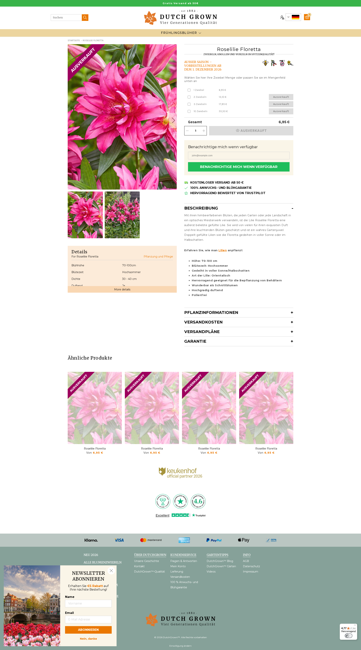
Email (69, 613)
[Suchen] (85, 17)
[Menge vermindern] (187, 130)
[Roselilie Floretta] (95, 408)
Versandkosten (203, 322)
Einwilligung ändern (180, 645)
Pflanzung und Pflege (158, 256)
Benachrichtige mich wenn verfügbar (239, 167)
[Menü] (355, 626)
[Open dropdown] (199, 33)
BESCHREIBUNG (201, 208)
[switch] (348, 635)
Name (69, 597)
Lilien (222, 250)
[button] (173, 120)
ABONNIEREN (88, 630)
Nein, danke (88, 638)
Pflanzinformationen (211, 312)
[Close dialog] (111, 570)
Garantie (195, 341)
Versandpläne (202, 331)
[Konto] (282, 17)
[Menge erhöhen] (204, 130)
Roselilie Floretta (95, 448)
